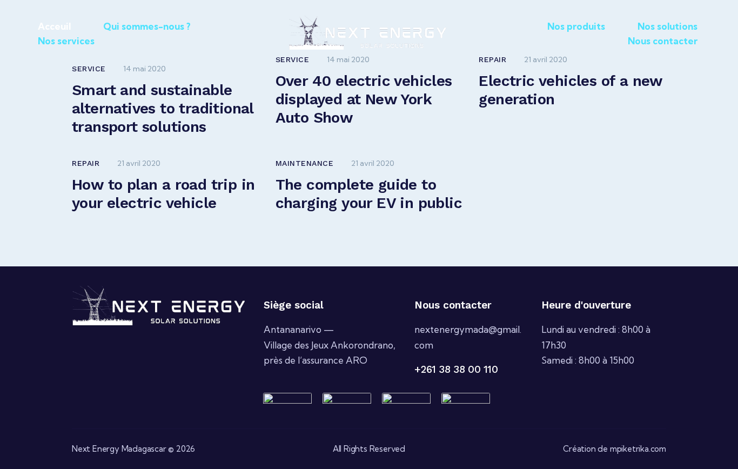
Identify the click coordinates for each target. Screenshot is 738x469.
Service (89, 68)
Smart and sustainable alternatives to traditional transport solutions (162, 108)
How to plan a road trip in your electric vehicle (163, 194)
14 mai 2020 (144, 68)
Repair (85, 163)
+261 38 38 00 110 (456, 369)
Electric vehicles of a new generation (570, 90)
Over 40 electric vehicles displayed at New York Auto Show (364, 99)
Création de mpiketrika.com (614, 449)
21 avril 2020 (138, 163)
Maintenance (305, 163)
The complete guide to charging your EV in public (369, 194)
